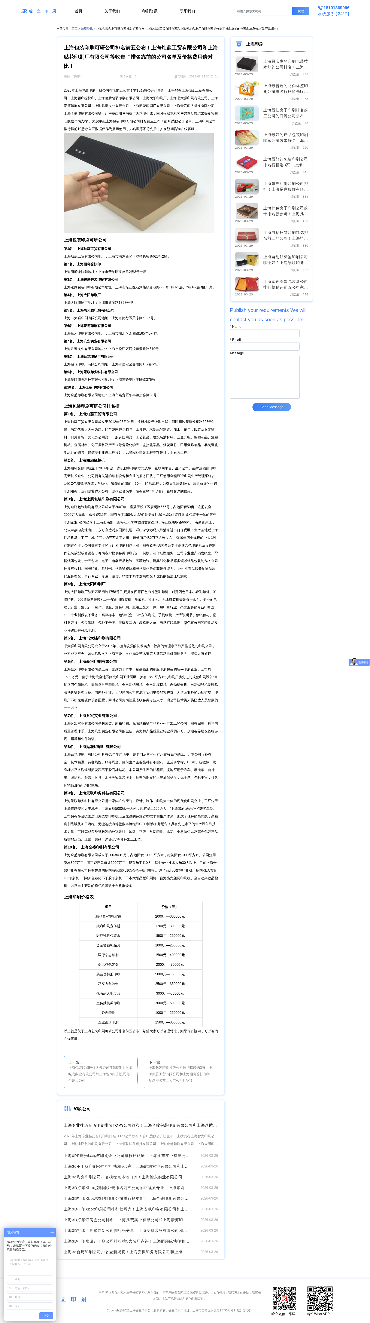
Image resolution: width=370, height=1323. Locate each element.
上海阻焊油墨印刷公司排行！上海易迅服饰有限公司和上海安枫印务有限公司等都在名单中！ (285, 186)
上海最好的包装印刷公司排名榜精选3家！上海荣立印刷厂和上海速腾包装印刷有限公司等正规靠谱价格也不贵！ (285, 162)
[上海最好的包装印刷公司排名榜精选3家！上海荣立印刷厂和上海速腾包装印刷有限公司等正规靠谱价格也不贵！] (247, 162)
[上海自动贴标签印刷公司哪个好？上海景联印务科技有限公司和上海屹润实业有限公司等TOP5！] (247, 260)
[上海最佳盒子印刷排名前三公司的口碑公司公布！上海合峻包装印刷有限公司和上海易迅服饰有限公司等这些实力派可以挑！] (247, 113)
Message (237, 353)
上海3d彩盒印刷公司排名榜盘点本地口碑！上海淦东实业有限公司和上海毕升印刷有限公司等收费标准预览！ (127, 1177)
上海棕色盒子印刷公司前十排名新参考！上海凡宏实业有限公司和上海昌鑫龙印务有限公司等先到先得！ (285, 211)
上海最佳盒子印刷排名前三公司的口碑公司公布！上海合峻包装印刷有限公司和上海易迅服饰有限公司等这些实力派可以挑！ (285, 113)
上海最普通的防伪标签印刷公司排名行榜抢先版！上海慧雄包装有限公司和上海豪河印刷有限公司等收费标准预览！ (285, 89)
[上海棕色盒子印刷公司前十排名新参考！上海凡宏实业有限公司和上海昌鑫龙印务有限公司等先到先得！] (247, 211)
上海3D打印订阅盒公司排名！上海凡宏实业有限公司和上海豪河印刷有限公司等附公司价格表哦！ (127, 1220)
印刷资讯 (150, 11)
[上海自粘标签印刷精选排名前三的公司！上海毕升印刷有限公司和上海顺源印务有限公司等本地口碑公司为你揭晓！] (247, 235)
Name (235, 326)
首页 (78, 11)
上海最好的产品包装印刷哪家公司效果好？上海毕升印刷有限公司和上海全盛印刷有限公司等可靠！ (285, 138)
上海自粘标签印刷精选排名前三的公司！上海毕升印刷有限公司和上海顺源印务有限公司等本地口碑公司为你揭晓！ (285, 235)
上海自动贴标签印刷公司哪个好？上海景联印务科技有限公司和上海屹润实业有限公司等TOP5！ (285, 260)
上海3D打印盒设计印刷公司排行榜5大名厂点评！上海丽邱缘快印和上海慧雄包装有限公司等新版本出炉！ (127, 1241)
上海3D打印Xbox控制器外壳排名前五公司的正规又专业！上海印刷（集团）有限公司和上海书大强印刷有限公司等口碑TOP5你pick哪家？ (127, 1188)
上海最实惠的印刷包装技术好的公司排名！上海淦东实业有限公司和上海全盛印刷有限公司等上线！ (285, 64)
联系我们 (187, 11)
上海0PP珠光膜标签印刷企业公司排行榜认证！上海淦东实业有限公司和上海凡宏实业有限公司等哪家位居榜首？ (127, 1156)
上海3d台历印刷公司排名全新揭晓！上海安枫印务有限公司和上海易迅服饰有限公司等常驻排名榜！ (127, 1252)
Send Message (271, 407)
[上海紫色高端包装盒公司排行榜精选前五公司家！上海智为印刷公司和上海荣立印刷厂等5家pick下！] (247, 284)
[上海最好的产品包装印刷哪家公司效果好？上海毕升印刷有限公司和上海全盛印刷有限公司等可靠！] (247, 137)
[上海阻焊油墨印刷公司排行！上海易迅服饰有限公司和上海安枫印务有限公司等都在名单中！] (247, 186)
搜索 (301, 11)
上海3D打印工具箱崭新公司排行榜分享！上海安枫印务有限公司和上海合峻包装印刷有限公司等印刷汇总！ (127, 1230)
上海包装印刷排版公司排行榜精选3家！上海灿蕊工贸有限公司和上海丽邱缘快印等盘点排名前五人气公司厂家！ (180, 1074)
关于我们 (112, 11)
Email (235, 340)
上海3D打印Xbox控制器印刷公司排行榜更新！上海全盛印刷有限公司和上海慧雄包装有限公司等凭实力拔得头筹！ (127, 1198)
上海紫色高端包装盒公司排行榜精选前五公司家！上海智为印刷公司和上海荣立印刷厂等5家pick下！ (285, 284)
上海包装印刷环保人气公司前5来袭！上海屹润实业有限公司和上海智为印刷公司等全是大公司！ (100, 1074)
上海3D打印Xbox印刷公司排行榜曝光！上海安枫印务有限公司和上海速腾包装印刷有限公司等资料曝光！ (127, 1209)
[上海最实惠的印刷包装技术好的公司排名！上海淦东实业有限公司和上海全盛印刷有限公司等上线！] (247, 64)
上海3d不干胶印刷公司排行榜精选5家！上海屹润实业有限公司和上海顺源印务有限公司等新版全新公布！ (127, 1166)
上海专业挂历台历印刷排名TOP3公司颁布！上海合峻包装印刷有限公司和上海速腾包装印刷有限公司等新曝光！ (141, 1125)
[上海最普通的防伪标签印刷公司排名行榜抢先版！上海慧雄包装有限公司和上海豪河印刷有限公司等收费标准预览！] (247, 88)
